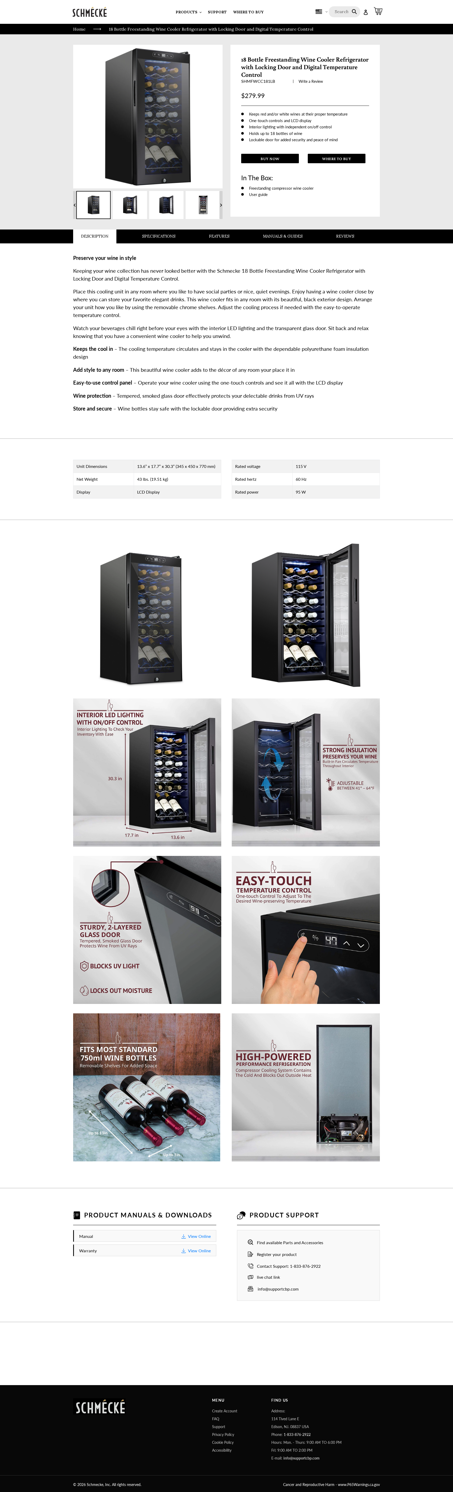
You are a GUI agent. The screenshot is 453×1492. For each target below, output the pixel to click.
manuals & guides (283, 236)
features (219, 236)
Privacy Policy (223, 1434)
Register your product (277, 1254)
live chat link (268, 1277)
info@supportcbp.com (278, 1288)
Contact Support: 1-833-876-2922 (289, 1266)
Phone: (291, 1434)
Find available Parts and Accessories (290, 1242)
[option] (93, 205)
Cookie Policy (223, 1442)
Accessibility (221, 1450)
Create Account (224, 1411)
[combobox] (345, 12)
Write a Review (311, 81)
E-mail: (295, 1458)
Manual (145, 1236)
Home (79, 29)
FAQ (215, 1419)
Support (218, 1426)
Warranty (145, 1250)
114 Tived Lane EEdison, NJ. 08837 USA (290, 1423)
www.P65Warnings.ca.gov (359, 1484)
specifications (158, 236)
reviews (345, 236)
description (95, 236)
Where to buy (336, 158)
